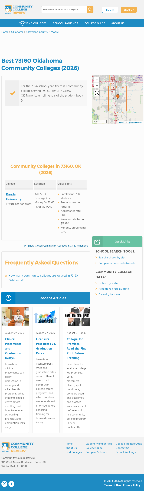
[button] (118, 97)
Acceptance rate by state (114, 289)
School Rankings (126, 452)
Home (69, 444)
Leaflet (121, 122)
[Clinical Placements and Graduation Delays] (15, 317)
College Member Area (129, 444)
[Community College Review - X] (4, 484)
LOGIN (110, 10)
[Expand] (96, 93)
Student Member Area (99, 444)
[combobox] (61, 9)
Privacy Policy (131, 485)
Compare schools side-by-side (117, 263)
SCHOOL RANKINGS (65, 23)
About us (71, 448)
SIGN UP (129, 10)
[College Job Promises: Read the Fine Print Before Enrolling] (76, 317)
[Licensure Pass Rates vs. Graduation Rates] (45, 317)
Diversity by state (109, 295)
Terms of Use (112, 485)
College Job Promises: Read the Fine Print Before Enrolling (76, 349)
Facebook (11, 484)
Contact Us (122, 448)
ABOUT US (118, 23)
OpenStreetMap (135, 122)
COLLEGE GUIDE (94, 23)
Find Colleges (74, 452)
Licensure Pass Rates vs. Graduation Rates (46, 346)
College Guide (94, 448)
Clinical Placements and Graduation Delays (13, 349)
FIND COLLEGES (36, 23)
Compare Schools (96, 452)
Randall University (14, 197)
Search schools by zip (112, 258)
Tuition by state (108, 283)
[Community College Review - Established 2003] (19, 9)
